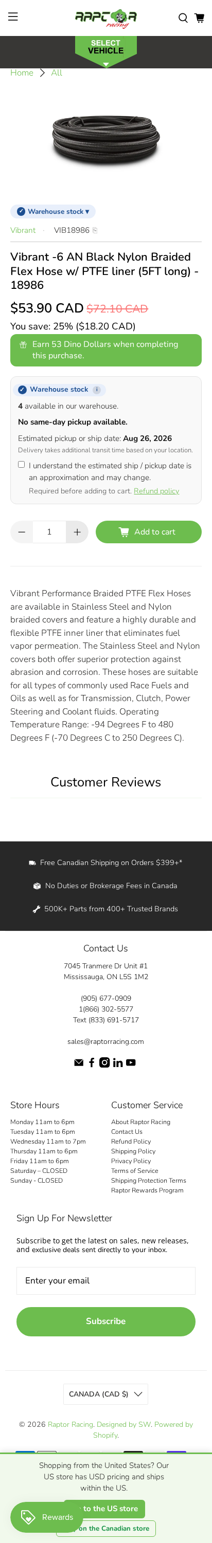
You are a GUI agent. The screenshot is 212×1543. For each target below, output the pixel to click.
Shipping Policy (133, 1151)
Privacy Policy (131, 1160)
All (56, 72)
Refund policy (156, 491)
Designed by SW (124, 1424)
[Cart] (199, 18)
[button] (106, 51)
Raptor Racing (70, 1424)
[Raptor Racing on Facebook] (91, 1065)
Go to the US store (104, 1508)
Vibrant (23, 230)
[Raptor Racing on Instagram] (104, 1065)
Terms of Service (134, 1170)
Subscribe (106, 1321)
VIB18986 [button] (72, 230)
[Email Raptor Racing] (79, 1065)
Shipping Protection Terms (148, 1180)
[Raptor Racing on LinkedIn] (118, 1065)
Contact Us (127, 1131)
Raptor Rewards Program (147, 1190)
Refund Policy (131, 1141)
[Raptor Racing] (106, 18)
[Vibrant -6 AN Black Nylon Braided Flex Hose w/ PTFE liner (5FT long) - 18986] (105, 138)
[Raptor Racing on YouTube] (131, 1065)
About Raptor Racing (140, 1121)
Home (21, 72)
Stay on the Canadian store (106, 1528)
